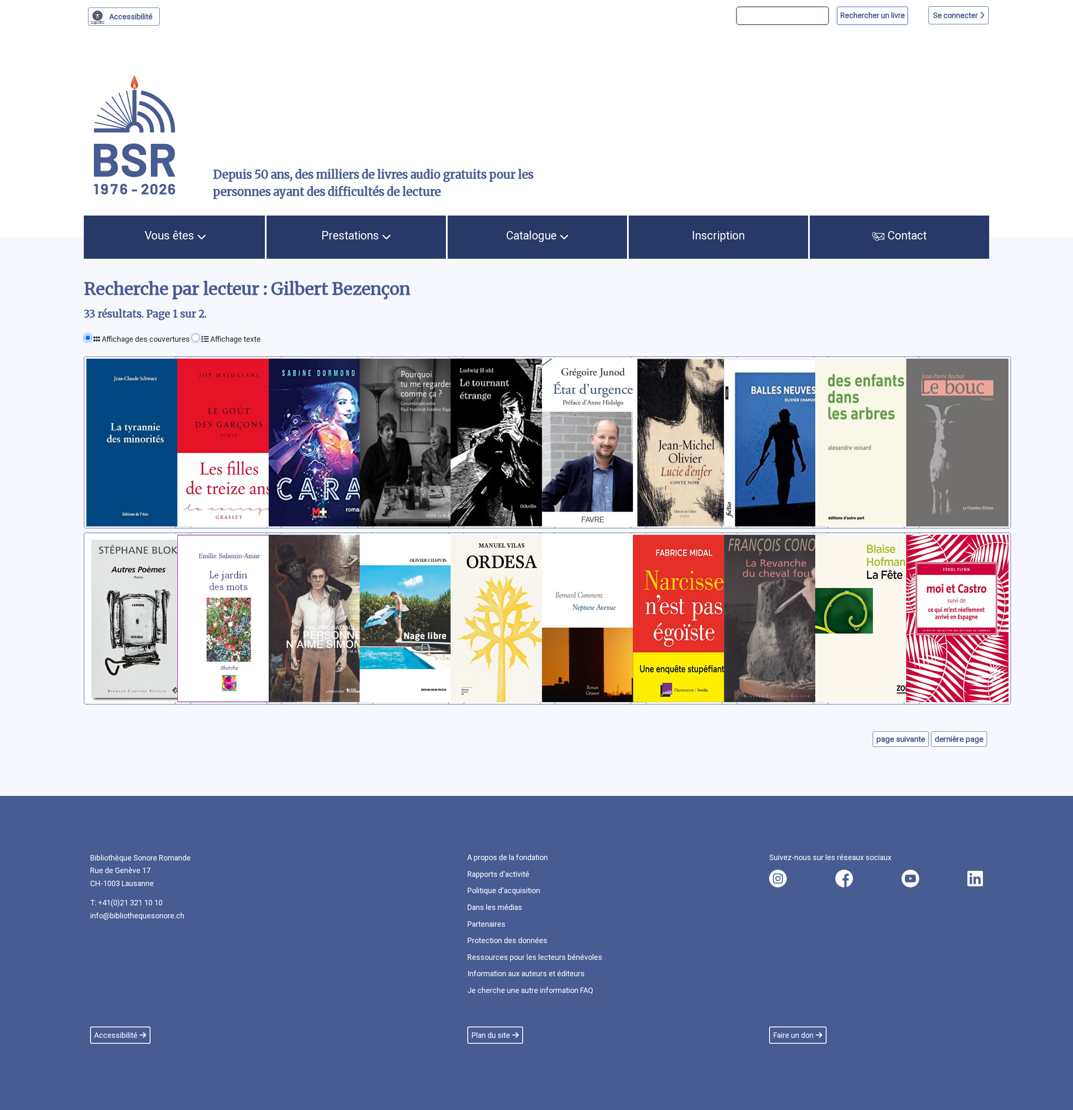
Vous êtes (171, 235)
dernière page (959, 739)
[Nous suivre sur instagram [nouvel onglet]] (778, 878)
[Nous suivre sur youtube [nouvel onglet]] (910, 878)
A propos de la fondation (507, 857)
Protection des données (507, 940)
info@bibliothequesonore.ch (137, 915)
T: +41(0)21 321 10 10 (126, 902)
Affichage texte (235, 339)
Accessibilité (131, 16)
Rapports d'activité (498, 874)
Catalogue (533, 235)
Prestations (351, 235)
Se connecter (956, 15)
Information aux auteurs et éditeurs (526, 973)
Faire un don (793, 1035)
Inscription (718, 235)
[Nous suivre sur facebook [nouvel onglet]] (844, 878)
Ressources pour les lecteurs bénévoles (534, 957)
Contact (905, 235)
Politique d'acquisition (503, 890)
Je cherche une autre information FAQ (530, 990)
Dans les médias (494, 907)
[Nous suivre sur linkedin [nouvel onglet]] (975, 878)
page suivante (900, 739)
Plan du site (491, 1035)
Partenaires (486, 924)
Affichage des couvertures (145, 339)
